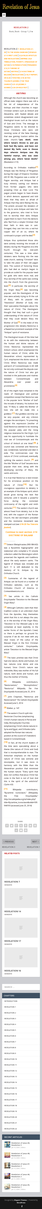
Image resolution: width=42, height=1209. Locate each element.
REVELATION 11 (10, 1065)
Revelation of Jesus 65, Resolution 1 (20, 1186)
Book (11, 31)
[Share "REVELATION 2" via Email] (21, 830)
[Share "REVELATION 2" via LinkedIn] (30, 825)
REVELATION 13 (10, 1076)
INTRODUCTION (10, 1001)
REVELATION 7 (12, 881)
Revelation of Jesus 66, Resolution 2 (20, 1175)
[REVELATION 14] (21, 898)
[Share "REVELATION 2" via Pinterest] (25, 825)
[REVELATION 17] (21, 928)
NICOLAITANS (18, 75)
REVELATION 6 (10, 1036)
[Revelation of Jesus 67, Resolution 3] (7, 1165)
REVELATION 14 (12, 911)
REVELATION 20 (10, 1117)
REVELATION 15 (10, 1088)
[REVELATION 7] (21, 868)
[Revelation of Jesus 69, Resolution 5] (7, 1144)
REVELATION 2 (10, 1013)
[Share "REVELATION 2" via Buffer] (35, 825)
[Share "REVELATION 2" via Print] (25, 830)
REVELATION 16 (12, 970)
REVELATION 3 (10, 1018)
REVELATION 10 (10, 1059)
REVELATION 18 (10, 1105)
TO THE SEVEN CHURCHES (17, 52)
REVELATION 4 (10, 1024)
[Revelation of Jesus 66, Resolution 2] (7, 1176)
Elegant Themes (20, 1200)
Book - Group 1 (21, 31)
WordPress (21, 1203)
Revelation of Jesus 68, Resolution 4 (20, 1154)
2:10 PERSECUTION (18, 65)
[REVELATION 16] (21, 957)
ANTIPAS (14, 71)
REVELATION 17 (12, 941)
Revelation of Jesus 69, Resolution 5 (20, 1144)
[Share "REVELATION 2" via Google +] (16, 825)
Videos (23, 1147)
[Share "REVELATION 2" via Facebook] (7, 825)
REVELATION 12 (10, 1071)
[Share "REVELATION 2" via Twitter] (11, 825)
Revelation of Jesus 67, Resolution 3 (20, 1165)
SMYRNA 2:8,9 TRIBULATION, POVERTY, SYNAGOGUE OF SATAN (20, 61)
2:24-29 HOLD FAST (19, 87)
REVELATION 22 (10, 1129)
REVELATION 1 (10, 1007)
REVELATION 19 (10, 1111)
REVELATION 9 (10, 1053)
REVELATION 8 (10, 1047)
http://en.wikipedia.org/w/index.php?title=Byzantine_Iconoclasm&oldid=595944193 (20, 802)
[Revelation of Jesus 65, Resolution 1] (7, 1186)
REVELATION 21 (10, 1123)
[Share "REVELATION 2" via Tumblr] (21, 825)
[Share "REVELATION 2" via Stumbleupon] (16, 830)
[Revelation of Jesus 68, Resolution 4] (7, 1155)
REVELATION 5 (10, 1030)
